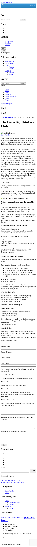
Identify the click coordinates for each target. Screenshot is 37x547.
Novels (11, 67)
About (7, 91)
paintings (29, 517)
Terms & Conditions (11, 526)
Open (3, 48)
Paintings (8, 71)
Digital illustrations (11, 96)
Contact (7, 45)
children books (16, 517)
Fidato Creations (15, 544)
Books (7, 65)
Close (3, 50)
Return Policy (9, 528)
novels (22, 517)
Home (7, 89)
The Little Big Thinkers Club (10, 480)
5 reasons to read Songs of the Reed (12, 482)
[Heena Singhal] (6, 2)
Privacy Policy (9, 530)
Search (23, 20)
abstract (4, 517)
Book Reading (10, 117)
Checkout (8, 43)
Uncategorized (9, 63)
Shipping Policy (10, 524)
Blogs (7, 98)
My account (9, 41)
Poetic (11, 74)
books (9, 517)
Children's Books (14, 69)
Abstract (11, 72)
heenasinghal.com (12, 533)
